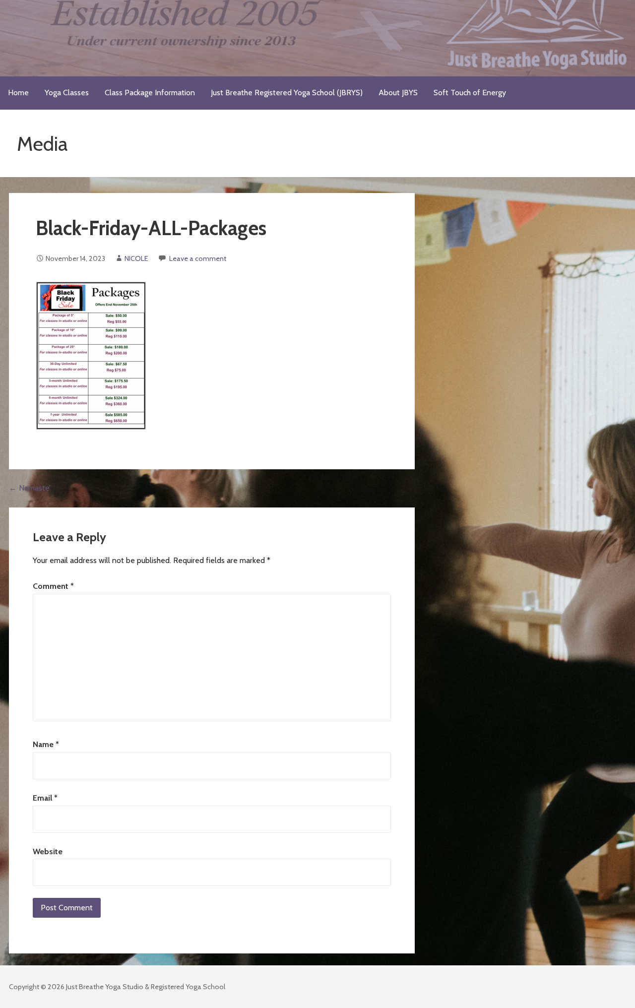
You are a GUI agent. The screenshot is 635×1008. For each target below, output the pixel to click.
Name (46, 744)
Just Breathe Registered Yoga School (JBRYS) (287, 92)
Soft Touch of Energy (470, 92)
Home (18, 92)
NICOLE (136, 258)
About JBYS (398, 92)
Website (48, 851)
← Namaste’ (30, 488)
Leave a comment (197, 258)
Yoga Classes (67, 92)
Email (45, 798)
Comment (53, 586)
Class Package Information (150, 92)
